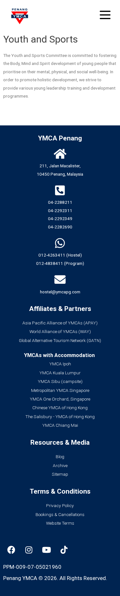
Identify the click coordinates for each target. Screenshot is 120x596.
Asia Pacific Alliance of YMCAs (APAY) (60, 322)
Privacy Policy (60, 505)
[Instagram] (29, 550)
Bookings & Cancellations (60, 514)
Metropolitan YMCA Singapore (60, 390)
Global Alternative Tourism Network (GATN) (60, 340)
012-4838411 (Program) (60, 263)
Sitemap (60, 474)
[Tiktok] (64, 550)
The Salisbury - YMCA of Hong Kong (60, 416)
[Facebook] (11, 550)
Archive (60, 465)
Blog (60, 456)
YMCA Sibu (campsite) (60, 381)
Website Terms (60, 523)
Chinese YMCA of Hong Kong (60, 407)
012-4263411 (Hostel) (60, 255)
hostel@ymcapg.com (60, 291)
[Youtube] (46, 550)
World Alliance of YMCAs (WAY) (60, 331)
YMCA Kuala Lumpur (60, 372)
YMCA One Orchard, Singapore (60, 398)
